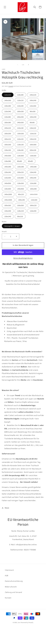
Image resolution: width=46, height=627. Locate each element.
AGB (6, 575)
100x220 (33, 205)
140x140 (33, 178)
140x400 (20, 189)
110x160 (34, 200)
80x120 (21, 194)
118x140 (20, 150)
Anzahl (4, 231)
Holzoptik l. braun (12, 226)
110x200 (7, 178)
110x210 (33, 133)
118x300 (20, 156)
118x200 (33, 211)
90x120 (20, 216)
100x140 (21, 200)
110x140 (20, 106)
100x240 (33, 117)
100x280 (33, 189)
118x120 (33, 128)
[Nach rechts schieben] (28, 64)
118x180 (20, 95)
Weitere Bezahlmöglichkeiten (23, 258)
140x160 (20, 122)
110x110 (20, 100)
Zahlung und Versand (13, 592)
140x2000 (8, 200)
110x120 (20, 139)
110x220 (7, 95)
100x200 (7, 133)
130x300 (7, 189)
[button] (5, 7)
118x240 (33, 172)
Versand (10, 86)
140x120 (7, 128)
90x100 (32, 111)
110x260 (33, 106)
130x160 (20, 133)
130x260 (20, 205)
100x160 (7, 205)
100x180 (7, 122)
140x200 (20, 117)
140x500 (7, 183)
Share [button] (7, 508)
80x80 (19, 161)
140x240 (33, 100)
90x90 (32, 122)
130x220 (33, 139)
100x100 (20, 111)
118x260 (20, 183)
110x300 (20, 178)
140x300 (7, 156)
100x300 (33, 144)
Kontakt (8, 598)
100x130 (33, 150)
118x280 (7, 161)
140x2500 (35, 195)
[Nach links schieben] (17, 64)
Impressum (9, 570)
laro (19, 622)
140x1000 (8, 194)
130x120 (20, 172)
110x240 (7, 111)
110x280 (33, 183)
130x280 (20, 167)
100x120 (7, 139)
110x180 (7, 117)
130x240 (7, 216)
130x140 (7, 172)
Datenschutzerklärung (14, 581)
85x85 (30, 161)
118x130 (20, 144)
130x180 (7, 106)
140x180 (33, 167)
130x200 (7, 211)
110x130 (20, 128)
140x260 (7, 100)
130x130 (7, 150)
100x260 (7, 144)
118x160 (33, 156)
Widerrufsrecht (11, 587)
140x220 (33, 95)
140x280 (7, 167)
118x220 (20, 211)
